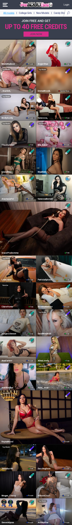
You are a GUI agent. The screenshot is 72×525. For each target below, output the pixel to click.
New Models (42, 13)
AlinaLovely (43, 361)
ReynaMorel (7, 442)
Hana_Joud (43, 388)
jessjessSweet (9, 334)
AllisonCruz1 (44, 496)
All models (8, 13)
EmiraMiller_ (7, 172)
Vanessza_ (43, 118)
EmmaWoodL (44, 91)
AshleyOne (43, 522)
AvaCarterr (7, 361)
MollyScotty (7, 118)
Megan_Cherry (9, 496)
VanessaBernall (45, 199)
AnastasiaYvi (8, 199)
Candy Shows (61, 13)
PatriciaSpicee (45, 280)
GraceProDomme (10, 253)
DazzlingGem (44, 469)
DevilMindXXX (44, 334)
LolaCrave (6, 280)
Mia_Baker (43, 145)
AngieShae (43, 64)
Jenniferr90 (7, 469)
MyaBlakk (42, 172)
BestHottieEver (45, 307)
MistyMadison (8, 64)
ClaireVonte (7, 307)
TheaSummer (8, 145)
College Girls (25, 13)
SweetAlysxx (8, 522)
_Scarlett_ (6, 91)
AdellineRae (7, 388)
